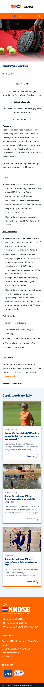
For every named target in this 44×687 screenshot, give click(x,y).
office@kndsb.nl (10, 376)
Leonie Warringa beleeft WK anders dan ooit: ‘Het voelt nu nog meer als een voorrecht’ (22, 436)
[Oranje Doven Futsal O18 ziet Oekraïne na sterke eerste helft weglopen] (22, 476)
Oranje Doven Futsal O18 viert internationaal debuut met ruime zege (21, 562)
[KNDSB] (16, 15)
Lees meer (32, 456)
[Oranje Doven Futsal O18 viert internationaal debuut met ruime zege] (22, 539)
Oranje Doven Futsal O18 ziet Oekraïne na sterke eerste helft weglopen (20, 499)
